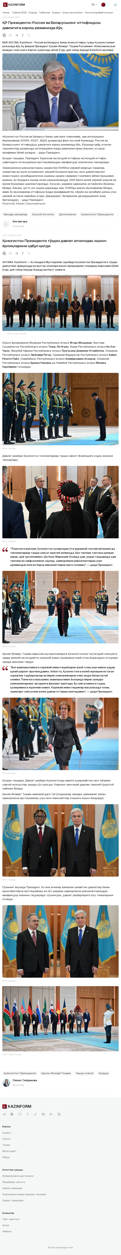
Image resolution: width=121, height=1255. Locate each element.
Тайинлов (44, 12)
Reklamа (7, 1231)
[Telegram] (16, 35)
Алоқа (5, 1225)
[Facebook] (23, 35)
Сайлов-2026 (19, 12)
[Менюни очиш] (115, 4)
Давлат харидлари (12, 1200)
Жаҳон (6, 1157)
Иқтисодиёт (9, 1151)
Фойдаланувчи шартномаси (18, 1175)
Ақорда (33, 12)
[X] (29, 35)
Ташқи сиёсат (85, 1073)
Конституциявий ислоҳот (99, 12)
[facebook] (27, 1114)
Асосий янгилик (43, 214)
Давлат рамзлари (12, 1188)
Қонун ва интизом (72, 12)
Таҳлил (6, 1144)
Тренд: (6, 12)
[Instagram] (4, 35)
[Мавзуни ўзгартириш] (105, 4)
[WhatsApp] (10, 35)
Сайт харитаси (10, 1219)
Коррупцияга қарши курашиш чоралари (24, 1194)
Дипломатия (67, 214)
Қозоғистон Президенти (97, 214)
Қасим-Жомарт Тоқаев (56, 1073)
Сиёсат (6, 1138)
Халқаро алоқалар (15, 214)
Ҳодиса (56, 12)
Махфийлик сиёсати (13, 1182)
